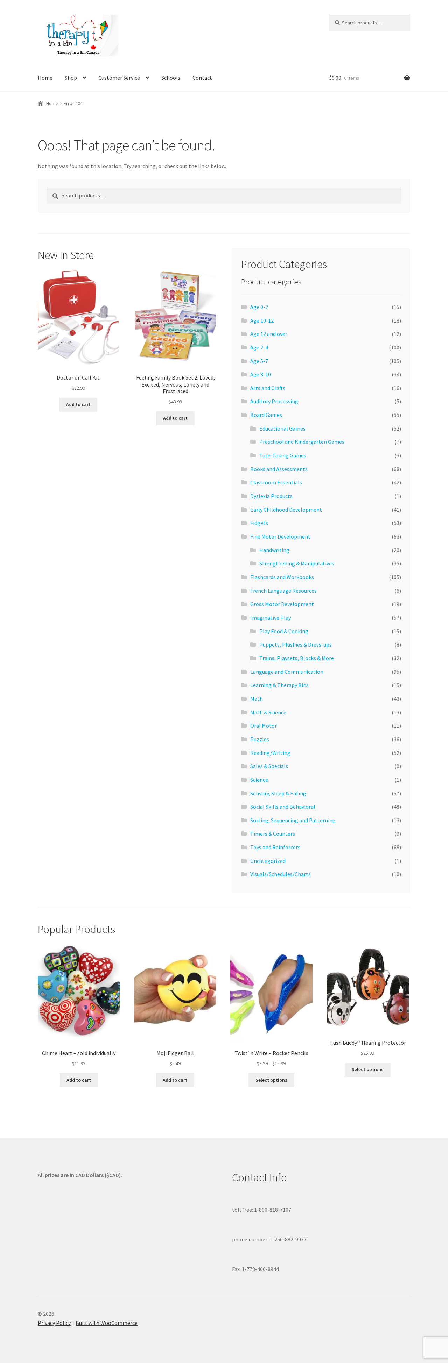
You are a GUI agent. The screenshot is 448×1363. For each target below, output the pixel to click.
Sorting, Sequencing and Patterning (293, 820)
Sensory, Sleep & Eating (278, 793)
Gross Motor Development (282, 603)
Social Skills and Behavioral (282, 806)
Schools (170, 77)
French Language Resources (283, 590)
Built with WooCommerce (107, 1322)
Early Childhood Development (286, 509)
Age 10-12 (262, 320)
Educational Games (282, 428)
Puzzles (259, 739)
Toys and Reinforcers (275, 847)
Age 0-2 (259, 306)
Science (259, 779)
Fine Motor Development (280, 536)
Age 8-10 (260, 374)
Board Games (266, 414)
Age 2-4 (259, 347)
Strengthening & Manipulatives (296, 563)
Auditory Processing (274, 401)
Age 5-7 (259, 361)
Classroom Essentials (276, 482)
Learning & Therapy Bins (279, 685)
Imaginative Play (270, 617)
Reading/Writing (270, 752)
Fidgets (259, 522)
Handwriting (274, 550)
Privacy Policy (54, 1322)
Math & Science (268, 712)
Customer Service (119, 77)
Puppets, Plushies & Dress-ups (295, 644)
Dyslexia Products (271, 495)
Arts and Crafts (267, 387)
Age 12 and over (268, 333)
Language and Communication (286, 671)
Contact (202, 77)
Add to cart (78, 404)
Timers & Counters (272, 833)
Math (256, 698)
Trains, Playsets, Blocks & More (296, 658)
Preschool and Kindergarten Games (301, 441)
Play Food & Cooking (283, 631)
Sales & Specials (269, 766)
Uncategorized (268, 860)
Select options (271, 1080)
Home (45, 77)
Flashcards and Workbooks (282, 577)
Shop (71, 77)
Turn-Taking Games (282, 455)
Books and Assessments (279, 469)
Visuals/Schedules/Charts (280, 874)
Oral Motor (263, 725)
